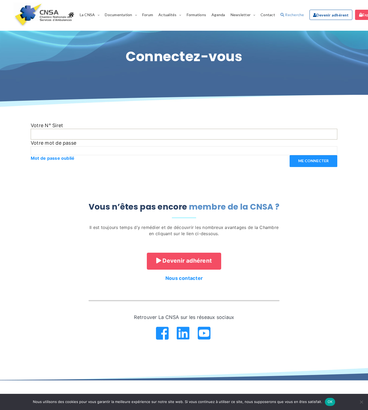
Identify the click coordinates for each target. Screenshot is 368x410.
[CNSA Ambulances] (44, 15)
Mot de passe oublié (53, 158)
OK (330, 401)
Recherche (294, 14)
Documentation (118, 14)
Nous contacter (184, 278)
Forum (147, 14)
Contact (268, 14)
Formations (196, 14)
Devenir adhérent (332, 15)
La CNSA (87, 14)
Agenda (218, 14)
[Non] (361, 402)
